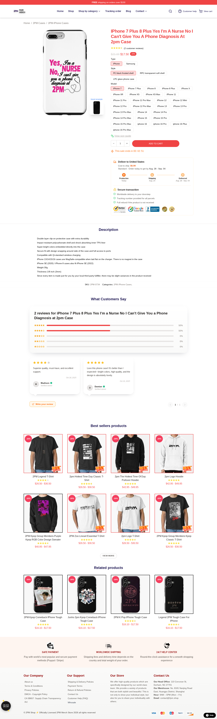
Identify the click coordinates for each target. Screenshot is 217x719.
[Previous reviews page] (170, 404)
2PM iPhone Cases (58, 23)
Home (27, 23)
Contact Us (73, 694)
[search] (170, 11)
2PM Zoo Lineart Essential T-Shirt (86, 536)
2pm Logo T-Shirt (130, 536)
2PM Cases (39, 23)
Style (113, 68)
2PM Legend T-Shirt (43, 476)
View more (108, 556)
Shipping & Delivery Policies (81, 682)
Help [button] (211, 715)
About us (29, 682)
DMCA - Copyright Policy (36, 694)
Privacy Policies (32, 690)
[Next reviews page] (184, 404)
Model (114, 84)
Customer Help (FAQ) (78, 698)
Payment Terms (75, 686)
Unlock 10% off (6, 705)
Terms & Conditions (34, 686)
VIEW (43, 470)
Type (113, 59)
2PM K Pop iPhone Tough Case (130, 617)
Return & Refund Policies (79, 690)
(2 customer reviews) (133, 48)
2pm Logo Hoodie (174, 476)
